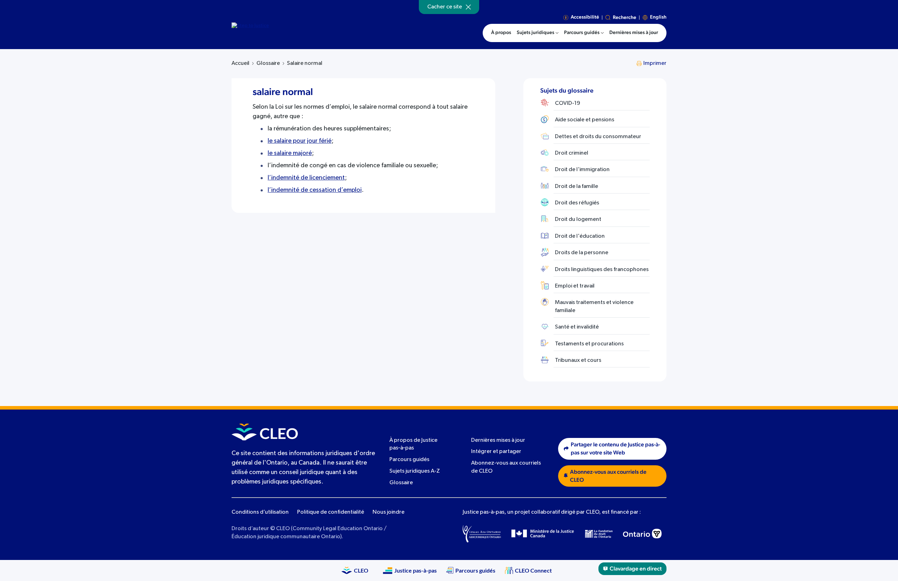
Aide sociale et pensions (584, 120)
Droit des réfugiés (577, 203)
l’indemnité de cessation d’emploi (315, 190)
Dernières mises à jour (498, 440)
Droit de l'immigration (582, 170)
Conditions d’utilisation (260, 512)
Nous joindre (388, 512)
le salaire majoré (290, 153)
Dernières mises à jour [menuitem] (633, 32)
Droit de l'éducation (580, 236)
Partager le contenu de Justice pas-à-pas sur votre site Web (615, 448)
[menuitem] (537, 32)
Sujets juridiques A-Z (414, 471)
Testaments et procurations (589, 344)
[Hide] (468, 7)
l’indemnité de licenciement (306, 178)
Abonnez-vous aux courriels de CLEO (608, 476)
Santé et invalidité (577, 327)
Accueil (240, 63)
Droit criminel (571, 153)
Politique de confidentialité (330, 512)
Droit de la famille (576, 186)
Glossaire (268, 63)
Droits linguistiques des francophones (602, 269)
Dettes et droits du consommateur (598, 137)
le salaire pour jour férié (299, 141)
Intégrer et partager (496, 451)
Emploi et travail (575, 286)
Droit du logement (578, 219)
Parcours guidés (409, 459)
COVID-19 (567, 103)
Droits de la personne (581, 253)
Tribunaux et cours (578, 360)
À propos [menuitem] (501, 32)
